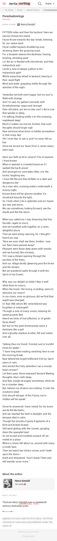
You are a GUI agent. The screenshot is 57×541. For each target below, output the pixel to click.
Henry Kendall (22, 480)
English (49, 4)
